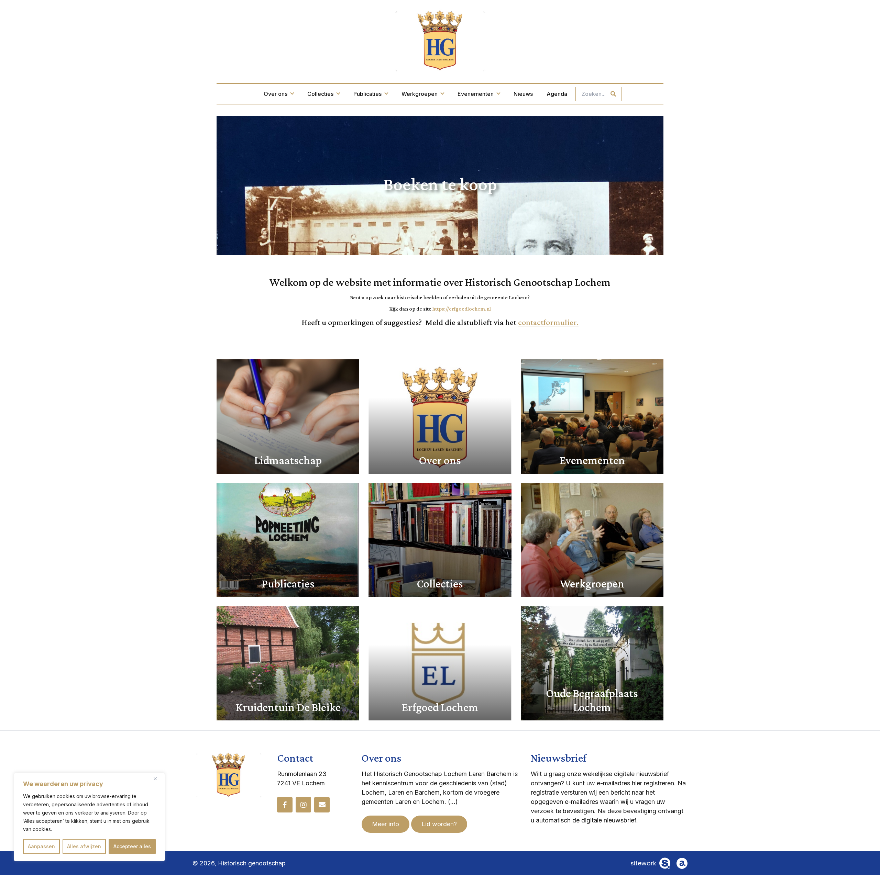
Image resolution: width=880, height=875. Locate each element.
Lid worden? (439, 824)
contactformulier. (548, 322)
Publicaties (367, 93)
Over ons (275, 93)
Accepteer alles (132, 846)
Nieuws (523, 93)
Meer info (385, 824)
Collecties (320, 93)
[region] (89, 817)
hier (637, 783)
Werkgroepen (420, 93)
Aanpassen (41, 846)
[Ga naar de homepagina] (440, 40)
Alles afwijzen (84, 846)
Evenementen (476, 93)
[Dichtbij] (158, 778)
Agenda (557, 93)
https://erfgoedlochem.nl (461, 309)
